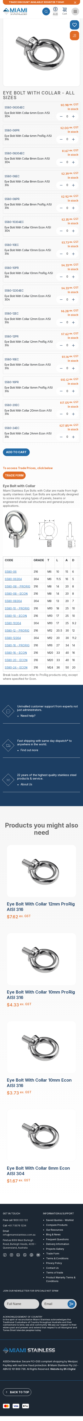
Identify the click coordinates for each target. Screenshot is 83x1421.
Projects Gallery (55, 1248)
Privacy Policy (54, 1263)
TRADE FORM (14, 475)
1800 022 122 (20, 1220)
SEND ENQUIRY (71, 1304)
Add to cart (16, 452)
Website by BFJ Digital (62, 1369)
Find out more (29, 750)
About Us (26, 784)
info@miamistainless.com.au (19, 1234)
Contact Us (52, 1267)
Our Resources (54, 1229)
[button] (46, 11)
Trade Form (52, 1253)
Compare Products (57, 1224)
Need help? (28, 715)
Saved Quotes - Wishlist (60, 1220)
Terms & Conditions (57, 1258)
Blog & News (53, 1234)
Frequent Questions (57, 1239)
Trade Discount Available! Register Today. (37, 2)
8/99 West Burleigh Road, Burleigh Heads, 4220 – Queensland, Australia (19, 1244)
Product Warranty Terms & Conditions (60, 1279)
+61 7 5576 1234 (17, 1225)
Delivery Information (57, 1244)
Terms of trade (54, 1272)
